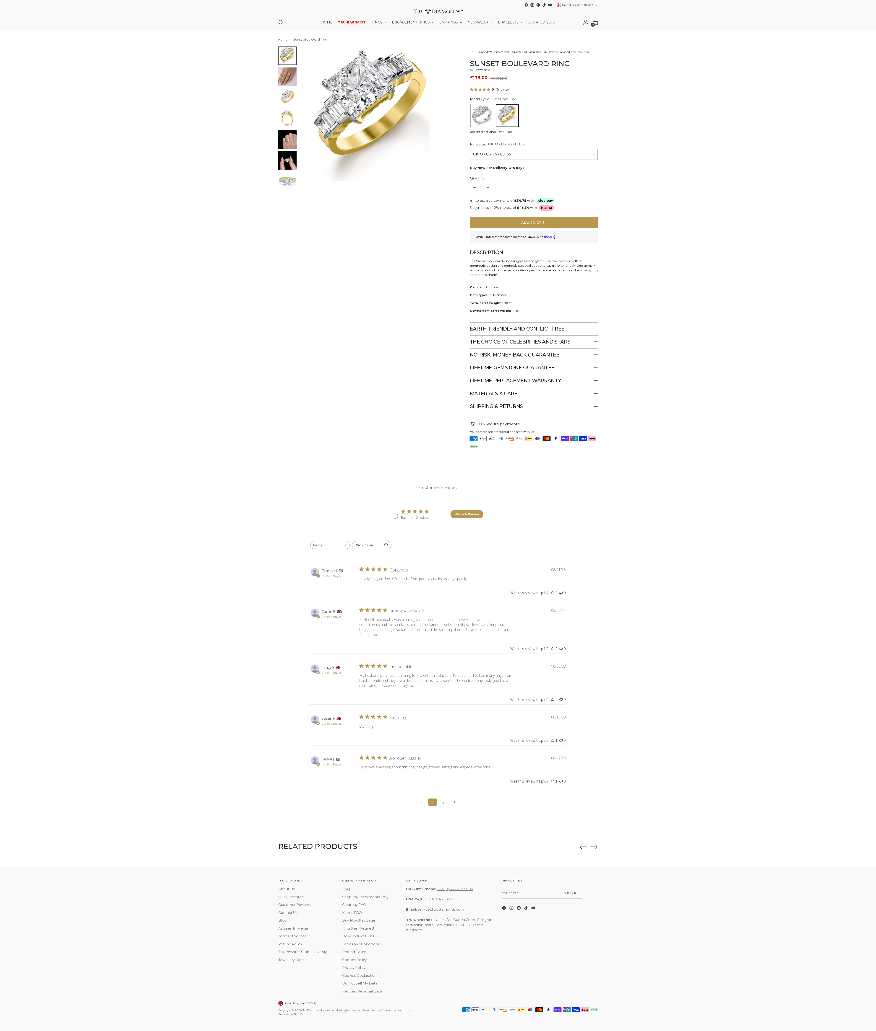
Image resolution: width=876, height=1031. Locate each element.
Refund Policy (290, 944)
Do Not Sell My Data (359, 983)
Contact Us (287, 912)
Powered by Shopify (290, 1014)
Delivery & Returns (358, 936)
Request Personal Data (362, 991)
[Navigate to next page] (454, 802)
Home (283, 39)
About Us (286, 889)
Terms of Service (292, 936)
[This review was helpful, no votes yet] (552, 592)
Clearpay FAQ (354, 904)
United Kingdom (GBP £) (578, 5)
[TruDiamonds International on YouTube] (550, 5)
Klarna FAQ (352, 912)
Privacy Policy (353, 967)
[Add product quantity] (488, 187)
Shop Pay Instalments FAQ (365, 897)
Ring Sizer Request (358, 928)
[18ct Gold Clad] (507, 115)
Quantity (477, 178)
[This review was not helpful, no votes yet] (561, 592)
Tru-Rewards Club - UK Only (302, 952)
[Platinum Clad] (481, 115)
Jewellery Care (291, 960)
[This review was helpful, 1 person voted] (552, 740)
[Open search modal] (280, 22)
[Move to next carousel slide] (594, 846)
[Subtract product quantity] (474, 187)
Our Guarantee (291, 897)
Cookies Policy (354, 960)
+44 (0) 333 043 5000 (455, 889)
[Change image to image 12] (287, 139)
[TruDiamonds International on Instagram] (532, 5)
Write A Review (467, 514)
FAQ (346, 889)
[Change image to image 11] (287, 118)
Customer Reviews (294, 904)
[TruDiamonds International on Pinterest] (538, 5)
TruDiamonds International (320, 1010)
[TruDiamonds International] (438, 11)
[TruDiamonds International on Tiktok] (544, 5)
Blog (282, 920)
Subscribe (573, 893)
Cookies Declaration (359, 975)
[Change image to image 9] (287, 76)
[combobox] (330, 545)
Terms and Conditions (360, 944)
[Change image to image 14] (287, 181)
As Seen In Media (293, 928)
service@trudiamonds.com (441, 909)
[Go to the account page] (585, 22)
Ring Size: (498, 144)
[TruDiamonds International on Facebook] (526, 5)
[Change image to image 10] (287, 97)
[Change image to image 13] (287, 160)
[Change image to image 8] (287, 56)
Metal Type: (493, 99)
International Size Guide (494, 132)
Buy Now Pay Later (358, 920)
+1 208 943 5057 (438, 899)
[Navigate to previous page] (421, 802)
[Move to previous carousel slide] (583, 847)
